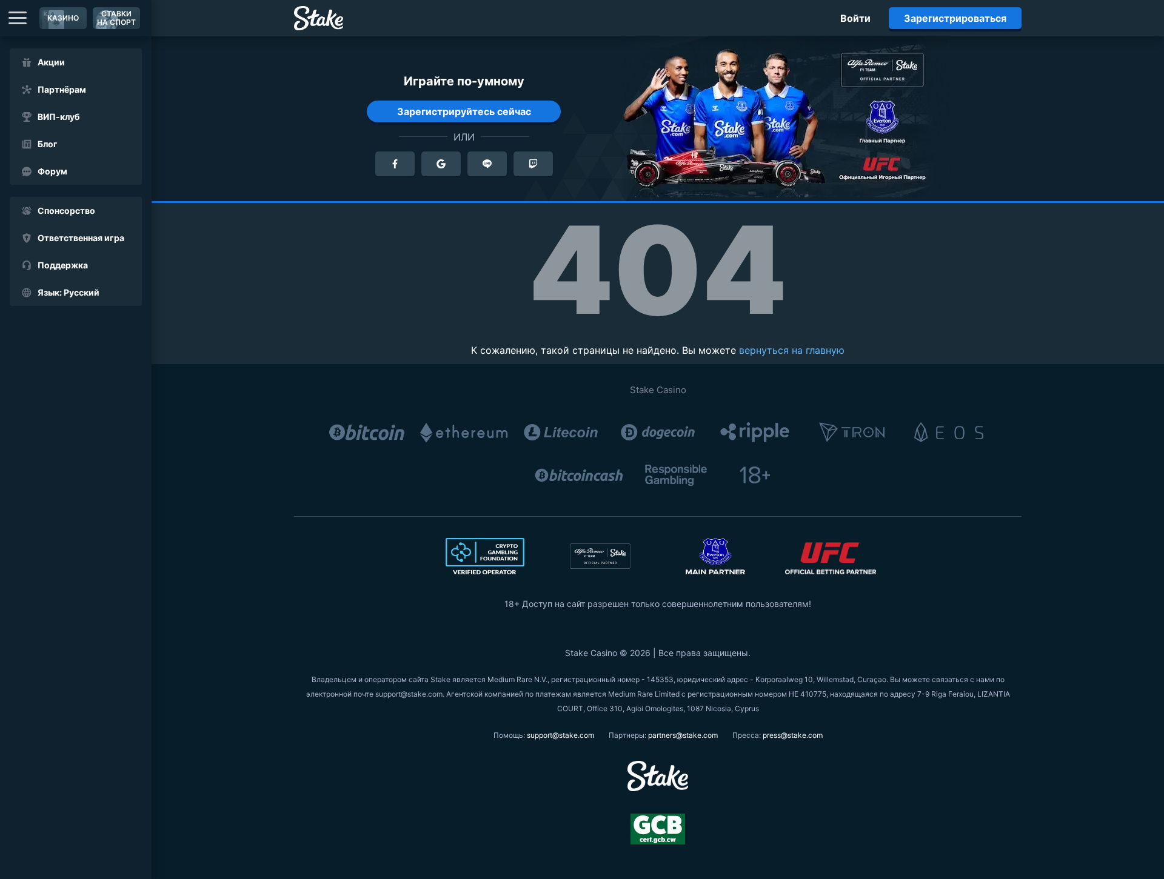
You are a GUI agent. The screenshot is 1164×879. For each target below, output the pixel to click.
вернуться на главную (792, 350)
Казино (63, 17)
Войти (855, 18)
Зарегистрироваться (955, 18)
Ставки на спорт (116, 18)
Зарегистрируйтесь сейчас (464, 111)
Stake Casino (658, 390)
